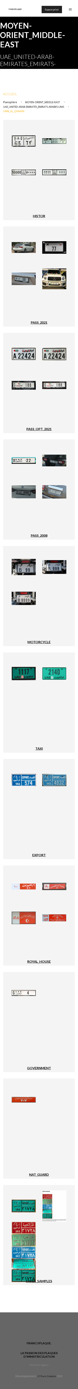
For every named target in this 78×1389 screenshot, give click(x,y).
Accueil (10, 94)
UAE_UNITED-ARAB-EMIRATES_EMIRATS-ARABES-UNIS (33, 107)
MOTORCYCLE (39, 642)
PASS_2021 (39, 322)
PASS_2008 (39, 535)
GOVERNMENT (39, 1068)
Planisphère (10, 102)
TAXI (39, 748)
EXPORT (39, 855)
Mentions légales (39, 1364)
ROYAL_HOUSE (39, 961)
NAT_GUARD (39, 1174)
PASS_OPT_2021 (39, 429)
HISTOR (39, 216)
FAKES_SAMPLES (39, 1281)
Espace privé (52, 9)
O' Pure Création (47, 1376)
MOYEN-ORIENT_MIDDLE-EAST (42, 102)
